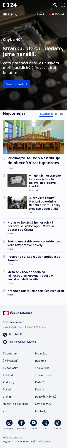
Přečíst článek (15, 84)
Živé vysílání (10, 360)
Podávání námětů (45, 396)
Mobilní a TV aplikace (16, 404)
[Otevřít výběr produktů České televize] (63, 5)
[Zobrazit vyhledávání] (55, 5)
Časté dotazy (43, 404)
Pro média (41, 353)
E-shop (7, 396)
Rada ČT (40, 382)
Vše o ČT (8, 411)
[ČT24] (10, 5)
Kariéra (39, 389)
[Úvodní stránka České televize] (18, 313)
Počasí (7, 389)
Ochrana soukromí (25, 441)
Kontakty (41, 411)
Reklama (40, 360)
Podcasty (8, 382)
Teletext (8, 375)
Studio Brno (42, 368)
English (7, 441)
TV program (10, 353)
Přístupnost (45, 441)
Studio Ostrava (44, 375)
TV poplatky (10, 368)
